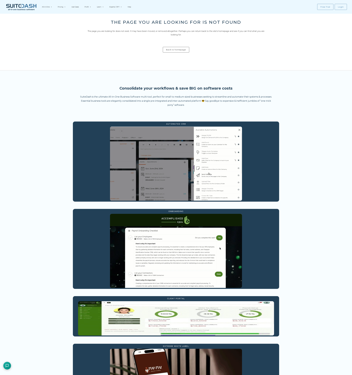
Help (129, 7)
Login (341, 7)
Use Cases (75, 7)
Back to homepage (176, 50)
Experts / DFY (114, 7)
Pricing (60, 7)
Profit (87, 7)
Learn (99, 7)
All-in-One (46, 7)
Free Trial (325, 7)
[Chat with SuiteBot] (7, 366)
